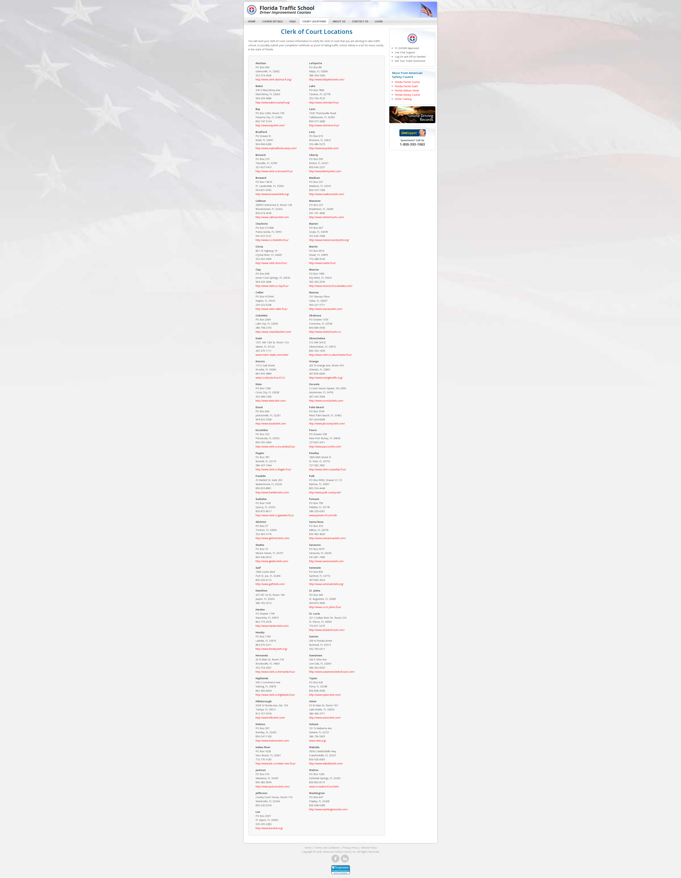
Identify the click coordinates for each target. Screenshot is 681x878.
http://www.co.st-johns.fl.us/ (325, 607)
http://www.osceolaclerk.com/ (326, 400)
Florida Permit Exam (406, 86)
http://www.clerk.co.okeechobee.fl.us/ (330, 354)
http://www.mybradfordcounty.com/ (276, 148)
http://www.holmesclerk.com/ (272, 740)
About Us (339, 21)
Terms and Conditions (327, 847)
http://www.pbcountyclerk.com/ (327, 423)
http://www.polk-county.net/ (325, 492)
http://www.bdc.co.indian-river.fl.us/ (275, 763)
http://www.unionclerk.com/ (325, 717)
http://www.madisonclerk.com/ (326, 194)
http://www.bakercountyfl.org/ (273, 102)
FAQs (292, 21)
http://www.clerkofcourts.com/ (326, 217)
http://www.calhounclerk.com (272, 217)
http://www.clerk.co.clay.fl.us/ (272, 286)
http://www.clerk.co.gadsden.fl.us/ (275, 515)
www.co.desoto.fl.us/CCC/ (270, 377)
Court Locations (314, 21)
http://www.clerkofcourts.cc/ (325, 331)
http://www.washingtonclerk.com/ (328, 809)
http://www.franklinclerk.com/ (272, 492)
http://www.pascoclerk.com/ (325, 446)
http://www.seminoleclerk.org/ (326, 584)
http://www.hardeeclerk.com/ (272, 625)
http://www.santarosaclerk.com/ (327, 538)
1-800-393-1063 (412, 144)
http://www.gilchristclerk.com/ (272, 538)
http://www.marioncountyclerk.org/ (329, 240)
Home (252, 21)
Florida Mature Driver (407, 90)
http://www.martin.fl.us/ (322, 263)
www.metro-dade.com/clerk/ (272, 354)
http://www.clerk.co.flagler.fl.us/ (273, 469)
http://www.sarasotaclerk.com (326, 561)
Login (379, 21)
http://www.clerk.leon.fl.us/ (324, 125)
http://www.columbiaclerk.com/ (273, 331)
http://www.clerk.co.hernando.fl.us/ (275, 671)
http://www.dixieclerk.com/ (271, 400)
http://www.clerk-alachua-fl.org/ (274, 79)
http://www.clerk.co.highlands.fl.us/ (275, 694)
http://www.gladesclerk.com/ (272, 561)
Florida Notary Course (407, 94)
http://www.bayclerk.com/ (270, 125)
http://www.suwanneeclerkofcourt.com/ (332, 671)
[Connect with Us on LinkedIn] (345, 859)
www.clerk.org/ (317, 740)
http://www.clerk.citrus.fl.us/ (271, 263)
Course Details (272, 21)
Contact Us (360, 21)
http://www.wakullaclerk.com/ (326, 763)
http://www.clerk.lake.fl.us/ (324, 102)
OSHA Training (403, 99)
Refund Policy (369, 847)
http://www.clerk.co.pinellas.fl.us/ (327, 469)
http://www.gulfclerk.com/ (270, 584)
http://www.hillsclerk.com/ (270, 717)
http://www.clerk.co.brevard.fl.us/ (274, 171)
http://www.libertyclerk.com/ (325, 171)
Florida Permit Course (407, 82)
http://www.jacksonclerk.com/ (273, 786)
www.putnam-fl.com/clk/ (323, 515)
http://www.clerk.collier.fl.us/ (271, 309)
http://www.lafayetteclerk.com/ (326, 79)
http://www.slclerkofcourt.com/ (327, 630)
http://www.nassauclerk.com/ (325, 309)
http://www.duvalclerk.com (271, 423)
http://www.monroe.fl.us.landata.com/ (330, 286)
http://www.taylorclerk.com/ (325, 694)
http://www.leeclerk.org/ (269, 828)
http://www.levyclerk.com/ (324, 148)
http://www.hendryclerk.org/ (271, 649)
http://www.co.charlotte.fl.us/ (272, 240)
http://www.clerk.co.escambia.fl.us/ (275, 446)
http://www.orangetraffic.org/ (326, 377)
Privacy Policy (350, 847)
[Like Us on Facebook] (335, 859)
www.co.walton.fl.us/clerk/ (324, 786)
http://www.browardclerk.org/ (272, 194)
